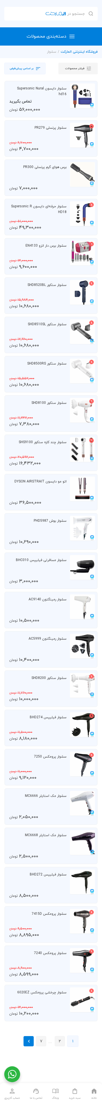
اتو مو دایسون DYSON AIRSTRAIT (40, 481)
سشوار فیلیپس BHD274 (48, 717)
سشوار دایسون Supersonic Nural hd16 (42, 91)
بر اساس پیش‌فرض (22, 68)
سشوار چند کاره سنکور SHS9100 (43, 442)
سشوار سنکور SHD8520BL (47, 285)
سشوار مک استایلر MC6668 (46, 835)
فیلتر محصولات (74, 68)
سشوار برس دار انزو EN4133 (46, 245)
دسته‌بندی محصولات (46, 36)
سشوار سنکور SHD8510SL (47, 324)
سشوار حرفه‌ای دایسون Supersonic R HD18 (39, 209)
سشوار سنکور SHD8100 (49, 403)
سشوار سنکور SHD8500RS (47, 363)
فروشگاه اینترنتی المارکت (79, 52)
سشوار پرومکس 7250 (50, 756)
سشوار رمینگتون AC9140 (48, 599)
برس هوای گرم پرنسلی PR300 (45, 167)
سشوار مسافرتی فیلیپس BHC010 (41, 560)
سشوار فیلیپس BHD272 (48, 874)
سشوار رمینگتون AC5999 (48, 639)
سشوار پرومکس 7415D (49, 914)
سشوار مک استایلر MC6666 (46, 796)
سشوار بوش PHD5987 (50, 521)
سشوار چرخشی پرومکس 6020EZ (42, 992)
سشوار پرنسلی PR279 (51, 128)
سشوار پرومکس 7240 (50, 953)
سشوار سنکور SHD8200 (49, 678)
